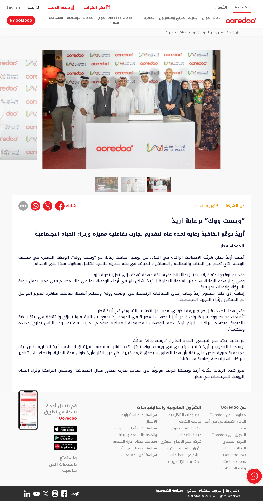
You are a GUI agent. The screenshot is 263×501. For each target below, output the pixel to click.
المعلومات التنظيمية (184, 415)
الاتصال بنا (233, 490)
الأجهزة (149, 18)
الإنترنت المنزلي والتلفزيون (179, 18)
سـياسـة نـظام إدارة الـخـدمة (135, 441)
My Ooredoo (21, 20)
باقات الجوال (211, 18)
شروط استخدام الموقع (204, 490)
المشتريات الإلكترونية (184, 461)
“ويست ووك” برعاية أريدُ (181, 33)
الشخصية (241, 7)
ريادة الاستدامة (233, 468)
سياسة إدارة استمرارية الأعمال (139, 418)
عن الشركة (206, 33)
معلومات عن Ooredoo (228, 415)
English (13, 7)
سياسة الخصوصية (169, 490)
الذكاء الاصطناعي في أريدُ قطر (225, 425)
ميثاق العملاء (190, 435)
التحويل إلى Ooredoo (229, 435)
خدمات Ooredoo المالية (120, 20)
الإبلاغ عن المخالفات (185, 455)
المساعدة (56, 18)
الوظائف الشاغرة (233, 448)
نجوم (102, 18)
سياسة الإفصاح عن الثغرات (136, 448)
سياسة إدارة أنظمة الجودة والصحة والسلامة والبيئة (136, 431)
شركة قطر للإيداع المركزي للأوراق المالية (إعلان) (181, 445)
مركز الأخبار (224, 33)
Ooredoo (68, 418)
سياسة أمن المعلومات (139, 455)
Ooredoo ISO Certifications (234, 458)
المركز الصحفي (234, 441)
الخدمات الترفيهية (81, 18)
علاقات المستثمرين (186, 428)
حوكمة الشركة (190, 421)
